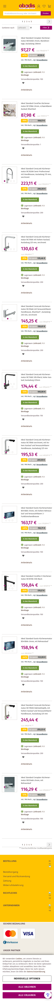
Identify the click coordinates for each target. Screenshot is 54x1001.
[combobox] (22, 13)
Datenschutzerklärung (36, 971)
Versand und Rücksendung (16, 876)
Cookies (19, 958)
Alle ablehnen (27, 987)
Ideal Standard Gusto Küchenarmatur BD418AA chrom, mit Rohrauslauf (36, 640)
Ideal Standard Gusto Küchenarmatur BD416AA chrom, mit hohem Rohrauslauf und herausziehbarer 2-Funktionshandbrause (36, 512)
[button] (11, 6)
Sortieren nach (8, 27)
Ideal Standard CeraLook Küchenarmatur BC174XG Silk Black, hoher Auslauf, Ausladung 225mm (36, 377)
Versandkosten (41, 60)
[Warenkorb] (49, 6)
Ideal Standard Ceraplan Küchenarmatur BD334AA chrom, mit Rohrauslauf (35, 780)
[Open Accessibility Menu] (47, 994)
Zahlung (7, 880)
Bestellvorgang (10, 871)
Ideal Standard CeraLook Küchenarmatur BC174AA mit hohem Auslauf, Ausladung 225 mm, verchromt (36, 239)
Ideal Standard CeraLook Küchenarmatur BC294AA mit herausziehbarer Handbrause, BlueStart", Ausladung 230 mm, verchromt (36, 310)
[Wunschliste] (44, 6)
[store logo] (27, 6)
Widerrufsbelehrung (13, 885)
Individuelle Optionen (27, 979)
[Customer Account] (38, 6)
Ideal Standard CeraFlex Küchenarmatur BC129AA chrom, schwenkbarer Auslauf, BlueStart (36, 106)
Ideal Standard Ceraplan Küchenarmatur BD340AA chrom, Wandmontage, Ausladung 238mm (35, 41)
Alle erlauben (27, 995)
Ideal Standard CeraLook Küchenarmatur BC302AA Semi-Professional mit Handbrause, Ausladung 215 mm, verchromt (36, 173)
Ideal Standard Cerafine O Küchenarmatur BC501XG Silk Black (36, 577)
